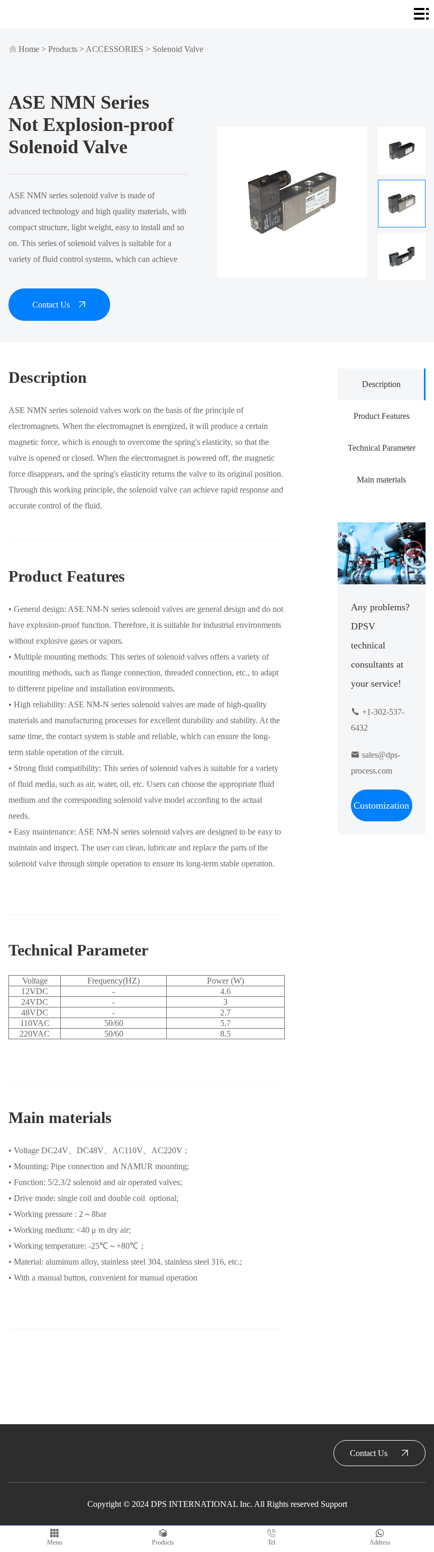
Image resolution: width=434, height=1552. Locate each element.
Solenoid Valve (177, 49)
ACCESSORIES (114, 49)
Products (62, 49)
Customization (381, 805)
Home (29, 49)
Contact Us (51, 304)
